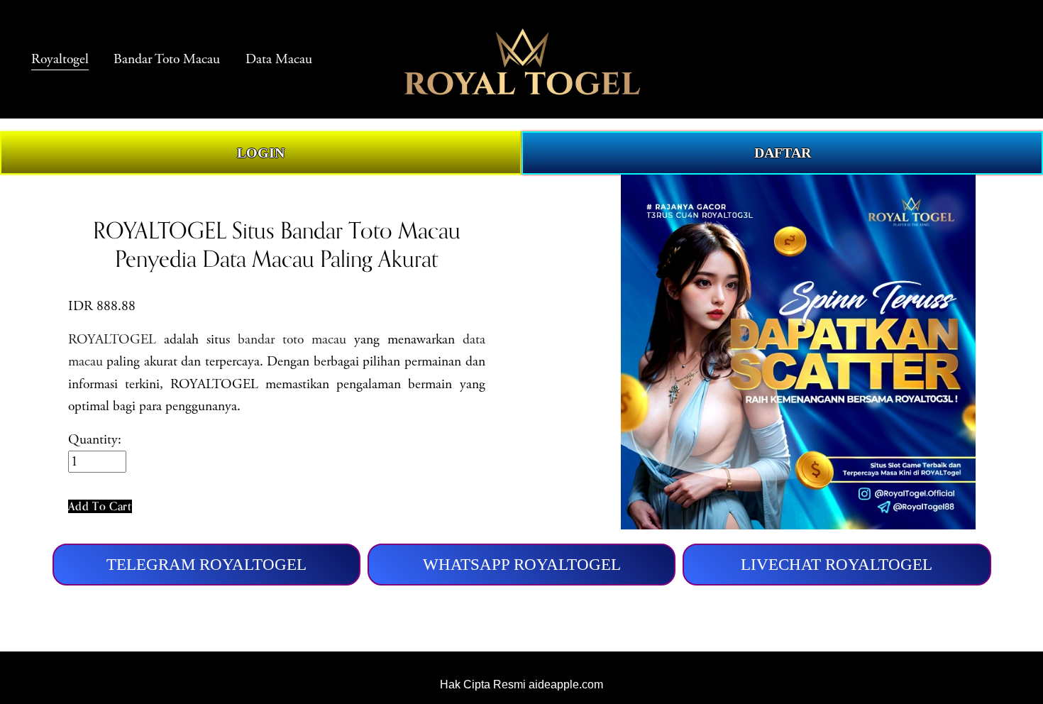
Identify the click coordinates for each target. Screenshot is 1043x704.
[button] (100, 506)
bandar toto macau (292, 339)
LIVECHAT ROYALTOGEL (836, 564)
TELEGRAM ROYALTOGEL (206, 564)
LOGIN (261, 152)
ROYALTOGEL (112, 339)
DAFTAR (782, 152)
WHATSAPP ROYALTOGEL (522, 564)
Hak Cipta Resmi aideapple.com (521, 684)
